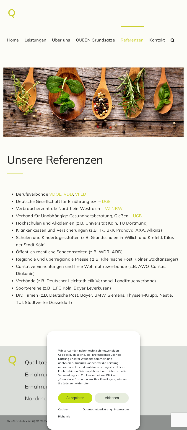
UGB (137, 215)
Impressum (121, 409)
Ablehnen (112, 398)
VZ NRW (114, 208)
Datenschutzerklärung (97, 409)
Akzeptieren (75, 398)
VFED (80, 194)
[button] (172, 40)
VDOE (55, 194)
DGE (106, 201)
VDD (68, 194)
